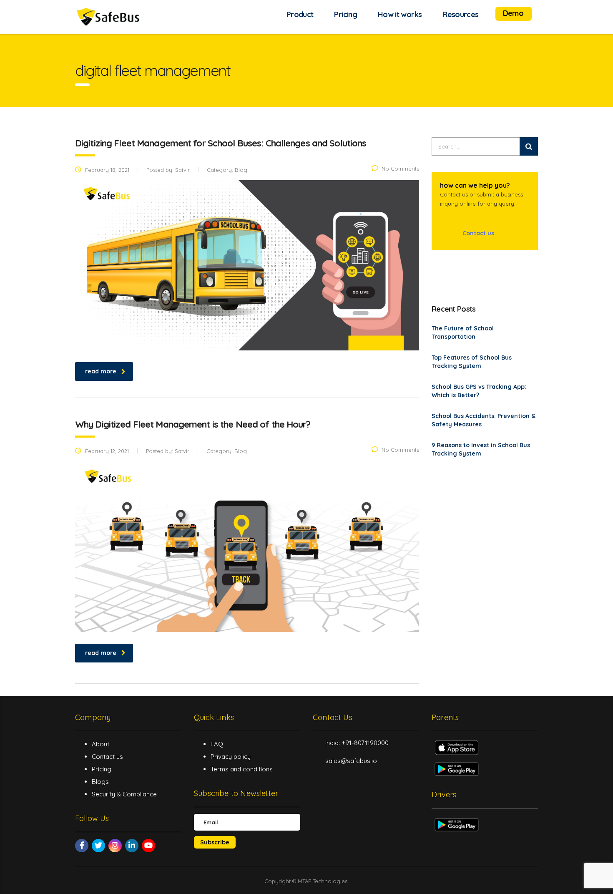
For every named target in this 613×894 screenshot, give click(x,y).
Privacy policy (231, 757)
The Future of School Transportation (463, 332)
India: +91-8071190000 (357, 743)
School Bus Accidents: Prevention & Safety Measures (483, 420)
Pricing (345, 14)
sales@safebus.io (351, 761)
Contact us (477, 233)
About (100, 744)
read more (100, 371)
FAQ (217, 744)
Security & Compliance (124, 794)
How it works (400, 14)
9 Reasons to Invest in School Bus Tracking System (481, 449)
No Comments (400, 168)
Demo (513, 13)
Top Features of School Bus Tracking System (472, 362)
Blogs (100, 782)
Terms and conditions (242, 769)
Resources (460, 14)
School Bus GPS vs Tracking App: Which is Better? (479, 391)
